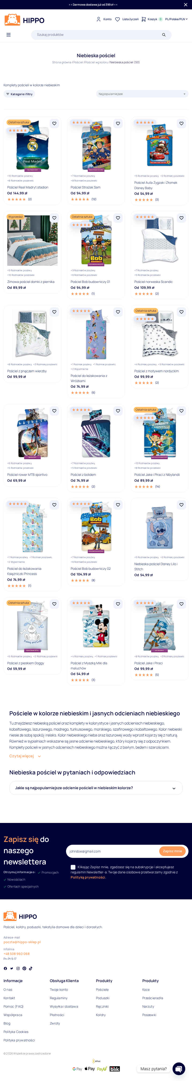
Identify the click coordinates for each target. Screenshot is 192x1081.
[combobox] (142, 94)
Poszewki (149, 1015)
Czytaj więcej (21, 755)
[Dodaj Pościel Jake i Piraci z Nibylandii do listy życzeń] (181, 411)
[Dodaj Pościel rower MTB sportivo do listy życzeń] (54, 411)
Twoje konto (59, 989)
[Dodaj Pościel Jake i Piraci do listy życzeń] (181, 604)
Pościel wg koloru (96, 62)
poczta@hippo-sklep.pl (22, 942)
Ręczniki (102, 1006)
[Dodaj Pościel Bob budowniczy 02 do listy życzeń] (118, 505)
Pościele (102, 989)
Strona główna (62, 62)
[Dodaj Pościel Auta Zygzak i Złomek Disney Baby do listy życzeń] (181, 123)
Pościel (78, 62)
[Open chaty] (178, 1068)
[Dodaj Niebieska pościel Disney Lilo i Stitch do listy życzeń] (181, 505)
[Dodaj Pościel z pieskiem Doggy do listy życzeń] (54, 604)
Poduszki (103, 998)
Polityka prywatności (19, 1040)
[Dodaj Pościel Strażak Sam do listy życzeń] (118, 123)
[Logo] (25, 20)
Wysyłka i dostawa (64, 1006)
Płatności (57, 1015)
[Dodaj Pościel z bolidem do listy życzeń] (118, 411)
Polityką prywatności (88, 877)
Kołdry (101, 1015)
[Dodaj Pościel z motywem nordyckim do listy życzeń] (181, 312)
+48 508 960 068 (17, 953)
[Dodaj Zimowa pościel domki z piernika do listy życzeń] (54, 218)
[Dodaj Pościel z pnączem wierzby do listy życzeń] (54, 312)
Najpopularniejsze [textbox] (111, 94)
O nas (8, 989)
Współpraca (13, 1015)
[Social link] (5, 969)
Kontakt (9, 998)
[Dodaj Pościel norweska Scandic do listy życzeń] (181, 218)
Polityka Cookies (16, 1031)
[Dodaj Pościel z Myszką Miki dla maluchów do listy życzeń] (118, 604)
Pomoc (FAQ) (14, 1006)
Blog (7, 1023)
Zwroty (55, 1023)
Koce (146, 989)
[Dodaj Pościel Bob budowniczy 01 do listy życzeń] (118, 218)
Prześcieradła (152, 998)
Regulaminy (59, 998)
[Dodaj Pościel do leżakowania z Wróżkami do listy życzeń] (118, 312)
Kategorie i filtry (22, 94)
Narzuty (148, 1006)
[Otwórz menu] (9, 35)
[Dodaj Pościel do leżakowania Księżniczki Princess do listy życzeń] (54, 505)
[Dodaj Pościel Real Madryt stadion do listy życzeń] (54, 123)
